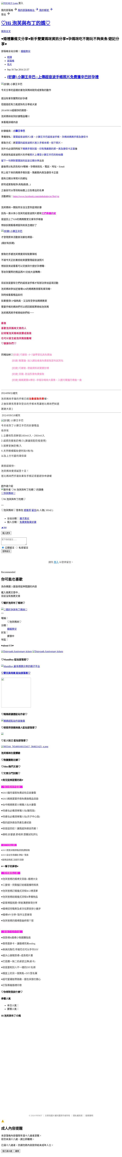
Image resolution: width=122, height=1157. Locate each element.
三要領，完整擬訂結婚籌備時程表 (20, 885)
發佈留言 (6, 551)
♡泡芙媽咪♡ (8, 493)
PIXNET (38, 1115)
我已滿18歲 (7, 1151)
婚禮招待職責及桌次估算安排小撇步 (22, 908)
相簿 (9, 57)
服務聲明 (89, 1115)
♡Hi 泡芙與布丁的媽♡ (25, 23)
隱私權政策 (78, 1115)
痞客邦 (27, 510)
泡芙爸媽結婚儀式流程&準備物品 (20, 897)
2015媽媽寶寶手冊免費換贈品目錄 (20, 798)
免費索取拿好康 (28, 522)
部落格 (10, 61)
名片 (9, 64)
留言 (34, 510)
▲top (4, 527)
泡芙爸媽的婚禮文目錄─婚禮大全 (20, 879)
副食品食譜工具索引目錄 (13, 860)
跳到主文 (6, 31)
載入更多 (6, 533)
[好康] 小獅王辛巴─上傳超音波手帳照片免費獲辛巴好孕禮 (53, 77)
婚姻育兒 (25, 51)
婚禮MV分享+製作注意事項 (17, 914)
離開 (17, 1151)
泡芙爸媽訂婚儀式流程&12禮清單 (20, 891)
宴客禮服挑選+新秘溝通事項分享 (20, 902)
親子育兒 (24, 518)
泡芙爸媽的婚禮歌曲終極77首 (18, 920)
